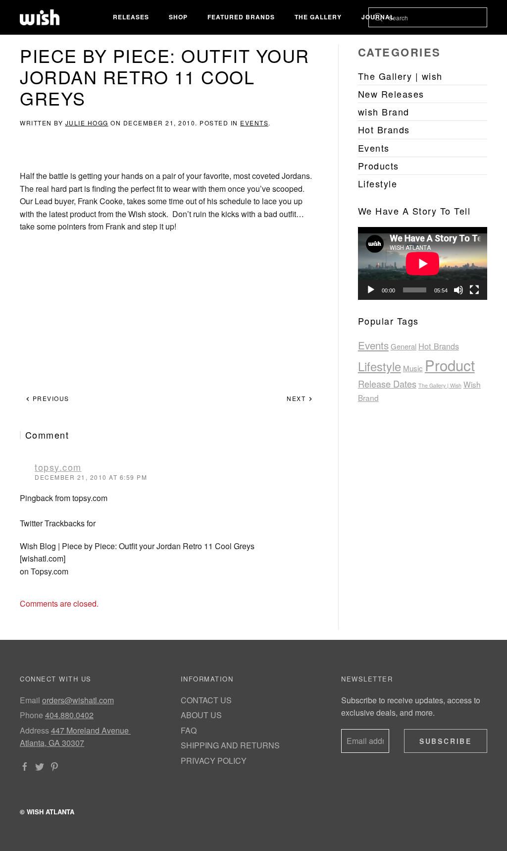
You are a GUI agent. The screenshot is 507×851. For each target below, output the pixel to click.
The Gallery (318, 16)
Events (254, 122)
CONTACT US (206, 700)
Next (297, 398)
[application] (422, 263)
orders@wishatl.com (78, 700)
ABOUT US (201, 715)
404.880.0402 (69, 715)
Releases (131, 16)
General (403, 346)
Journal (377, 16)
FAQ (189, 730)
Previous (49, 398)
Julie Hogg (86, 122)
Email (30, 700)
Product (450, 364)
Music (413, 368)
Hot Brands (438, 346)
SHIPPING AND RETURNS (230, 745)
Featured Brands (241, 16)
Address (34, 730)
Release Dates (387, 383)
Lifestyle (379, 366)
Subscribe (445, 741)
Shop (178, 16)
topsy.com (58, 466)
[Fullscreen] (474, 290)
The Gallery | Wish (439, 385)
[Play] (371, 290)
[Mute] (458, 290)
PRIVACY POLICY (214, 760)
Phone (31, 715)
